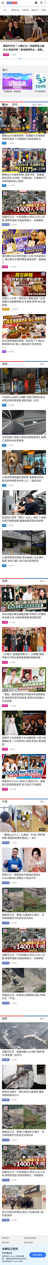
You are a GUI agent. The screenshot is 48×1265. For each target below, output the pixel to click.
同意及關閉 (37, 1255)
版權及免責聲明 (30, 1238)
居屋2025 (34, 10)
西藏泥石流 (15, 10)
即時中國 (6, 224)
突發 (4, 143)
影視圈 (5, 267)
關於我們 (5, 1243)
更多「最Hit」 (38, 105)
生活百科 (7, 54)
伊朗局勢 (25, 10)
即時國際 (6, 1060)
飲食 (4, 351)
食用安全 (6, 309)
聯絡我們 (5, 1238)
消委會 (43, 10)
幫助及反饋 (28, 1243)
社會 (4, 525)
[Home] (12, 2)
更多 (42, 364)
